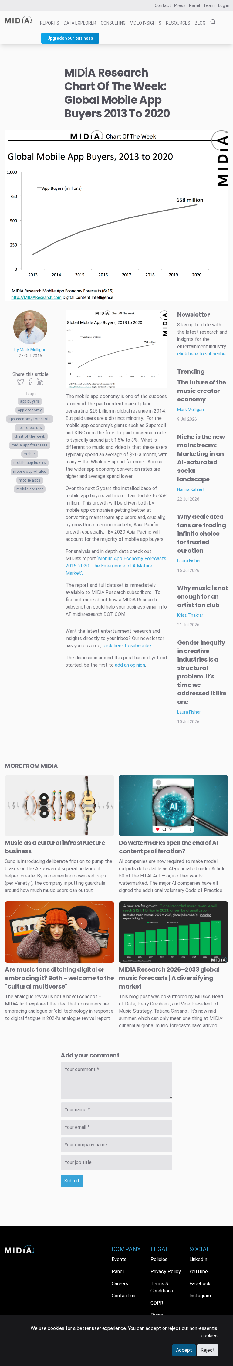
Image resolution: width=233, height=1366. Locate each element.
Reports (49, 23)
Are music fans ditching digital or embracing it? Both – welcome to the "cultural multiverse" (59, 978)
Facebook (200, 1283)
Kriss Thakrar (190, 615)
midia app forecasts (30, 445)
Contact (163, 5)
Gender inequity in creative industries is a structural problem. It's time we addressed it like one (201, 672)
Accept (184, 1350)
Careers (120, 1283)
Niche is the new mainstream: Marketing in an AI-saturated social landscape (201, 458)
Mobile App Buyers (29, 463)
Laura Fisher (189, 560)
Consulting (113, 23)
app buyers (29, 401)
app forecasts (29, 428)
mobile (30, 454)
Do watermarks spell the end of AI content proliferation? (168, 846)
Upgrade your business (70, 38)
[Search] (211, 22)
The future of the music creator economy (201, 391)
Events (119, 1259)
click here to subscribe (127, 646)
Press (180, 5)
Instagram (200, 1296)
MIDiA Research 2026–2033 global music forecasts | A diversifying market (169, 978)
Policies (158, 1259)
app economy (30, 410)
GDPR (156, 1303)
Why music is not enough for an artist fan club (202, 596)
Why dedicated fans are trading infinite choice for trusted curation (201, 533)
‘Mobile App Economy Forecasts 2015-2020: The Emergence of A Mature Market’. (116, 566)
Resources (178, 23)
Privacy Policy (165, 1271)
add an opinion (130, 665)
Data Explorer (80, 23)
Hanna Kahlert (190, 489)
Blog (200, 23)
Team (209, 5)
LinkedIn (198, 1259)
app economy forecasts (29, 419)
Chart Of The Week (29, 436)
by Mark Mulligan (30, 349)
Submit (71, 1181)
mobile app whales (29, 471)
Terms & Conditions (161, 1287)
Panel (194, 5)
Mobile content (29, 489)
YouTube (198, 1271)
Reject (208, 1350)
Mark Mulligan (190, 409)
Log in (223, 5)
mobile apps (30, 480)
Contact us (123, 1296)
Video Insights (145, 23)
